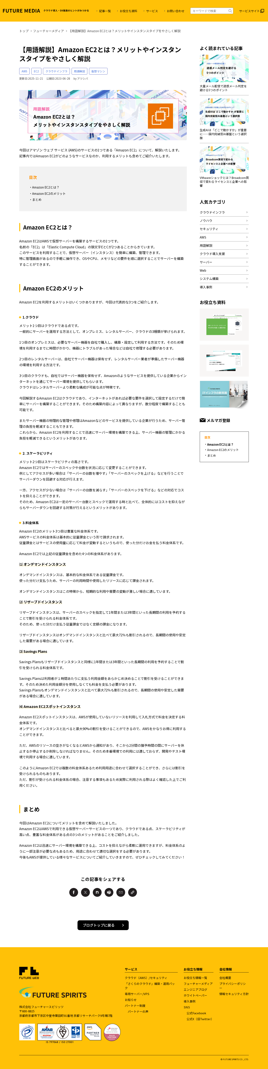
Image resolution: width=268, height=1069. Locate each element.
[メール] (120, 892)
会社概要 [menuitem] (225, 978)
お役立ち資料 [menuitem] (128, 11)
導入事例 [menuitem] (189, 1001)
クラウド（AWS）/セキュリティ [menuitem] (146, 978)
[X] (85, 892)
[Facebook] (73, 892)
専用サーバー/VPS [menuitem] (137, 994)
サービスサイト (249, 11)
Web (203, 270)
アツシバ (82, 78)
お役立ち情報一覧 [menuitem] (195, 978)
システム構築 (209, 278)
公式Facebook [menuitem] (196, 1013)
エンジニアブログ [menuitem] (195, 989)
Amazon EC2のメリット (49, 193)
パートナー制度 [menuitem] (135, 1005)
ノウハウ (206, 220)
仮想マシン (98, 71)
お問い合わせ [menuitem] (175, 11)
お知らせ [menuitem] (131, 1000)
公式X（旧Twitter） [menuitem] (200, 1019)
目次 (207, 437)
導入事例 (206, 287)
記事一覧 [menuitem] (105, 11)
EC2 (36, 71)
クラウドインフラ (56, 71)
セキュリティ (209, 228)
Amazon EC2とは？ (45, 187)
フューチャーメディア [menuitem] (198, 984)
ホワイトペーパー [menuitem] (195, 995)
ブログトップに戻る (99, 925)
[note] (97, 892)
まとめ (37, 199)
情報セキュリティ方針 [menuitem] (234, 994)
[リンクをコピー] (132, 892)
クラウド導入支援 (212, 253)
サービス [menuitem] (152, 11)
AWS (24, 71)
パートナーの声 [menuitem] (138, 1011)
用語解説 (79, 71)
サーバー (206, 262)
